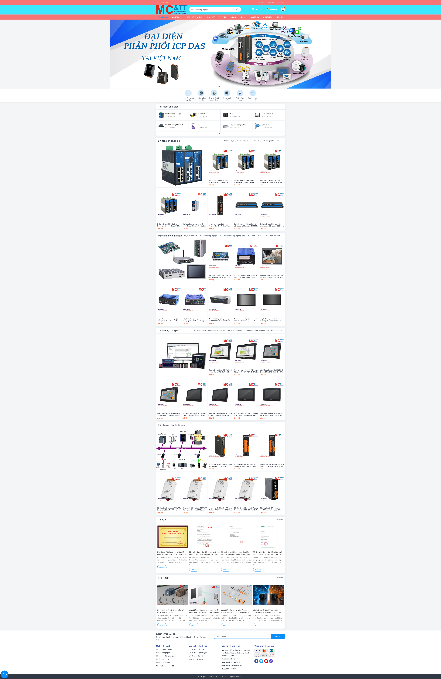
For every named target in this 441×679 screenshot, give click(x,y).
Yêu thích (272, 9)
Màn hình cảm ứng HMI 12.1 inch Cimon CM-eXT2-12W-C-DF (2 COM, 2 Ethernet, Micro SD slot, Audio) (169, 415)
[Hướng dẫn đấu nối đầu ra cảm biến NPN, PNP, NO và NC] (172, 595)
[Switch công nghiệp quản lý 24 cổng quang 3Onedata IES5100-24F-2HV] (246, 205)
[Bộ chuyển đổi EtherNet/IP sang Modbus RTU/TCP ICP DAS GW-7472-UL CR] (246, 489)
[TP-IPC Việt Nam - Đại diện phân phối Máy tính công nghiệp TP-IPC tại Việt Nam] (268, 537)
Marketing (254, 17)
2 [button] (219, 86)
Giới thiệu (267, 17)
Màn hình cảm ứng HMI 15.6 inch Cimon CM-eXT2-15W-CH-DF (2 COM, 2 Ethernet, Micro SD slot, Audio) (220, 371)
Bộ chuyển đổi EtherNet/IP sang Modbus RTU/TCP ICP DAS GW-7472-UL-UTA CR (220, 509)
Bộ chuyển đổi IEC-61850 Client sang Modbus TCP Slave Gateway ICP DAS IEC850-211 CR (220, 465)
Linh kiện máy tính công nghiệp (274, 236)
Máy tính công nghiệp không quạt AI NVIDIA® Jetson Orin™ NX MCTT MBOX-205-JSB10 (219, 320)
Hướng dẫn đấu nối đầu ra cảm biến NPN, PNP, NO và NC (171, 611)
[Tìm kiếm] (237, 9)
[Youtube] (266, 661)
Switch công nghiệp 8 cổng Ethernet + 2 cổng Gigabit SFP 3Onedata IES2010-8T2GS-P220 (272, 181)
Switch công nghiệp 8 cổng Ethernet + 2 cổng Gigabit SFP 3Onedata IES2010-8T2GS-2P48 (169, 225)
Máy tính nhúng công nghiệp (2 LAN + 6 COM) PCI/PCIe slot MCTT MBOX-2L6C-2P (245, 276)
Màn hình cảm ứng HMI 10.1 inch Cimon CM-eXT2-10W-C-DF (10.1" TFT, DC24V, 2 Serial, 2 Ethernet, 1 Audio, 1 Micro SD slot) (220, 415)
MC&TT (240, 677)
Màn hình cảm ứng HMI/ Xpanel (234, 330)
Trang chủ (163, 17)
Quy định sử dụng (196, 659)
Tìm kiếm (251, 2)
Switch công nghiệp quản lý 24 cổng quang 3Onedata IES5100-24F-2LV (271, 225)
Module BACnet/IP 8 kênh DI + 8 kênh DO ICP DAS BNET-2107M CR (272, 465)
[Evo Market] (182, 355)
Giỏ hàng (281, 2)
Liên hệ (279, 17)
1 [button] (218, 86)
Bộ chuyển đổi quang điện (166, 656)
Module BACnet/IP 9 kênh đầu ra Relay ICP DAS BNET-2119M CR (245, 465)
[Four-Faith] (220, 54)
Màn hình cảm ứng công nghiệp (256, 236)
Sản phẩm (176, 17)
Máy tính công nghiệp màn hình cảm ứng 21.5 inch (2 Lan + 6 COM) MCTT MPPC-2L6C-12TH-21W (272, 320)
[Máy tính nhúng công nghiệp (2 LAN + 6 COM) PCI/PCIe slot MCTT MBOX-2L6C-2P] (246, 256)
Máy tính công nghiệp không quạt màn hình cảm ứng (211, 236)
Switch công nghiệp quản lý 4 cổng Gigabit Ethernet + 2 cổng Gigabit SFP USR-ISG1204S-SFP (194, 225)
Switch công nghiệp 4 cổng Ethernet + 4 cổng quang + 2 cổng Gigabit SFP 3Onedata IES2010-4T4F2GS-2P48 (244, 181)
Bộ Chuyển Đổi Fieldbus (171, 425)
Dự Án (233, 17)
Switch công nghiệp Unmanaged (271, 141)
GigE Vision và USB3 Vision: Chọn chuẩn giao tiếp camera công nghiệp (267, 611)
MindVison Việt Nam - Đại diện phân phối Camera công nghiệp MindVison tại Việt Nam (235, 553)
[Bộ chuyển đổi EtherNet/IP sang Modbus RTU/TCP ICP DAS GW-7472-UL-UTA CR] (220, 489)
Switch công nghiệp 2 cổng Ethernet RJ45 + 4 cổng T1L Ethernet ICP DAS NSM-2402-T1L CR (219, 225)
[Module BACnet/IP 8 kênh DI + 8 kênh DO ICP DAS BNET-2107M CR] (272, 445)
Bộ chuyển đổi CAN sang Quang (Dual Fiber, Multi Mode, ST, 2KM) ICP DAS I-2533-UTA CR (271, 509)
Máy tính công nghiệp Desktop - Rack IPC (235, 236)
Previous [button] (150, 549)
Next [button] (291, 549)
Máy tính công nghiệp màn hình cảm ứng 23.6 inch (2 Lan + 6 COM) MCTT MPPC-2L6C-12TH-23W (246, 320)
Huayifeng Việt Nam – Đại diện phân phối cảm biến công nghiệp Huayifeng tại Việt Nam (172, 553)
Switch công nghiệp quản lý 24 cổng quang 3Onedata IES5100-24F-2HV (245, 225)
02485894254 (236, 665)
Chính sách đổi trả (196, 656)
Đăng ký (271, 2)
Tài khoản (258, 9)
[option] (220, 54)
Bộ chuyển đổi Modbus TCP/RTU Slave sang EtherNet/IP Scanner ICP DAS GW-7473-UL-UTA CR (169, 509)
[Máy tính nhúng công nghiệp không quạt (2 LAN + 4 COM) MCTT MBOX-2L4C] (195, 300)
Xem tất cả (279, 520)
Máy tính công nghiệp (170, 235)
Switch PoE (241, 141)
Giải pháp (211, 17)
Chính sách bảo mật (196, 649)
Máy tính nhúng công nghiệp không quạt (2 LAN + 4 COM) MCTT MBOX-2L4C (193, 320)
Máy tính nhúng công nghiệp (191, 236)
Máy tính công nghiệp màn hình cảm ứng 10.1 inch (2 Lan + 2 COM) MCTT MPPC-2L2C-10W (219, 276)
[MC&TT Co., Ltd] (171, 9)
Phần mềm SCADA (215, 330)
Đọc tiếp (162, 567)
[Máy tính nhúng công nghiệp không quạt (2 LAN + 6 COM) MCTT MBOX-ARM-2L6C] (169, 300)
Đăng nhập (261, 2)
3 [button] (221, 86)
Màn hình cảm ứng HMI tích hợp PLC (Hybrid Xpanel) (258, 330)
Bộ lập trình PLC (200, 330)
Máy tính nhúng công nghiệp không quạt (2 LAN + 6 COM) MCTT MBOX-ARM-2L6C (167, 320)
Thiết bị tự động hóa (169, 330)
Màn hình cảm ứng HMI (165, 666)
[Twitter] (261, 661)
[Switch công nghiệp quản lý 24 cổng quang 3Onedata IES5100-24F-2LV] (272, 205)
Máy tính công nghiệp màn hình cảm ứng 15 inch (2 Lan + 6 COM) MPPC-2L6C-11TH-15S (272, 276)
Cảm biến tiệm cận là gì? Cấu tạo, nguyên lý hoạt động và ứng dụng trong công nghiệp (236, 611)
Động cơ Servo (277, 330)
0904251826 (164, 2)
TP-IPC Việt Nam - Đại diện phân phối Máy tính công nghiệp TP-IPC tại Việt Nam (267, 553)
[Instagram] (271, 661)
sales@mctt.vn (233, 659)
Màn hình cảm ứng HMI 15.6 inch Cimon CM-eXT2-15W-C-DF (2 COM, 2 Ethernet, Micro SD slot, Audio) (246, 371)
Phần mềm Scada (163, 662)
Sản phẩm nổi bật (194, 17)
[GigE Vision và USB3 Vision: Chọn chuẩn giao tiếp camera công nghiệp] (268, 595)
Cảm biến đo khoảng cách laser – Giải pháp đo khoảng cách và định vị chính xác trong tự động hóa (204, 611)
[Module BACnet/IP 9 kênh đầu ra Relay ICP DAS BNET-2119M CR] (246, 445)
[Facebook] (256, 661)
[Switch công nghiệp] (182, 165)
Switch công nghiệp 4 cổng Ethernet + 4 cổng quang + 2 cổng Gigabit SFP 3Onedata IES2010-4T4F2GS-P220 (219, 181)
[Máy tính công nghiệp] (182, 260)
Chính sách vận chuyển (198, 653)
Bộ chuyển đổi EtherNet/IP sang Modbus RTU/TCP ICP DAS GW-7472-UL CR (246, 509)
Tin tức (222, 17)
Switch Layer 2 (253, 141)
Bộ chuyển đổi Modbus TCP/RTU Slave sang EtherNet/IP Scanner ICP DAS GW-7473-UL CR (195, 509)
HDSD (242, 17)
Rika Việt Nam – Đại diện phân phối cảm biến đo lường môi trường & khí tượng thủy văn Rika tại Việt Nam (204, 553)
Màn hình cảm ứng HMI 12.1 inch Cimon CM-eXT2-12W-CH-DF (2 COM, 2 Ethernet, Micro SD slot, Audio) (272, 371)
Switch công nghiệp (169, 140)
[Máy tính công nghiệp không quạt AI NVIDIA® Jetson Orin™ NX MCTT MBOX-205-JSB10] (220, 300)
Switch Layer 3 (230, 141)
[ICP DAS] (182, 449)
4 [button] (223, 86)
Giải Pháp (163, 577)
